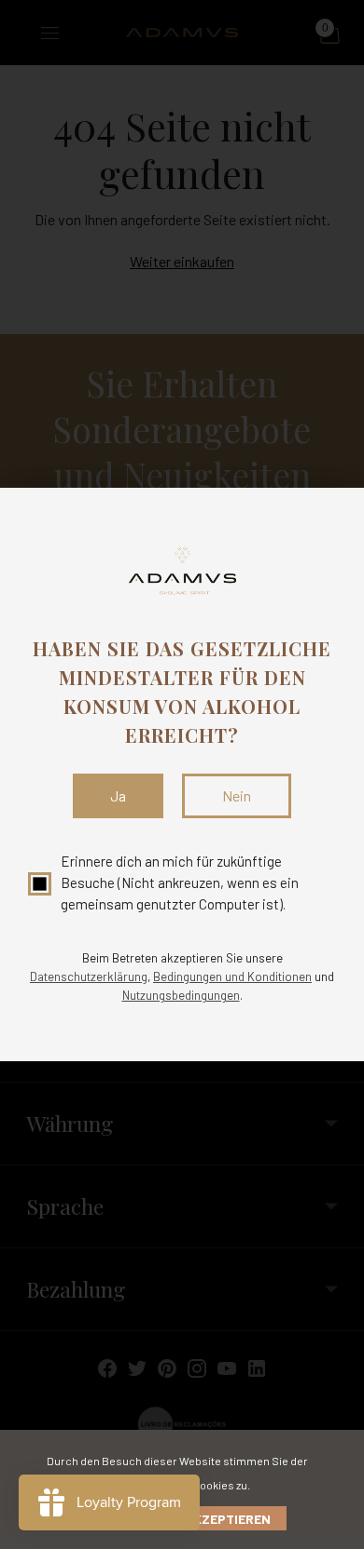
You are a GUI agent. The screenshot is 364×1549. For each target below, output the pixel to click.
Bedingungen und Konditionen (232, 976)
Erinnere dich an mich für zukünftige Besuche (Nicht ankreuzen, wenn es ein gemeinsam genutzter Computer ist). (180, 883)
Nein (236, 795)
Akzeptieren (228, 1519)
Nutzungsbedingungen (181, 995)
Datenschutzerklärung (88, 976)
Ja (118, 795)
